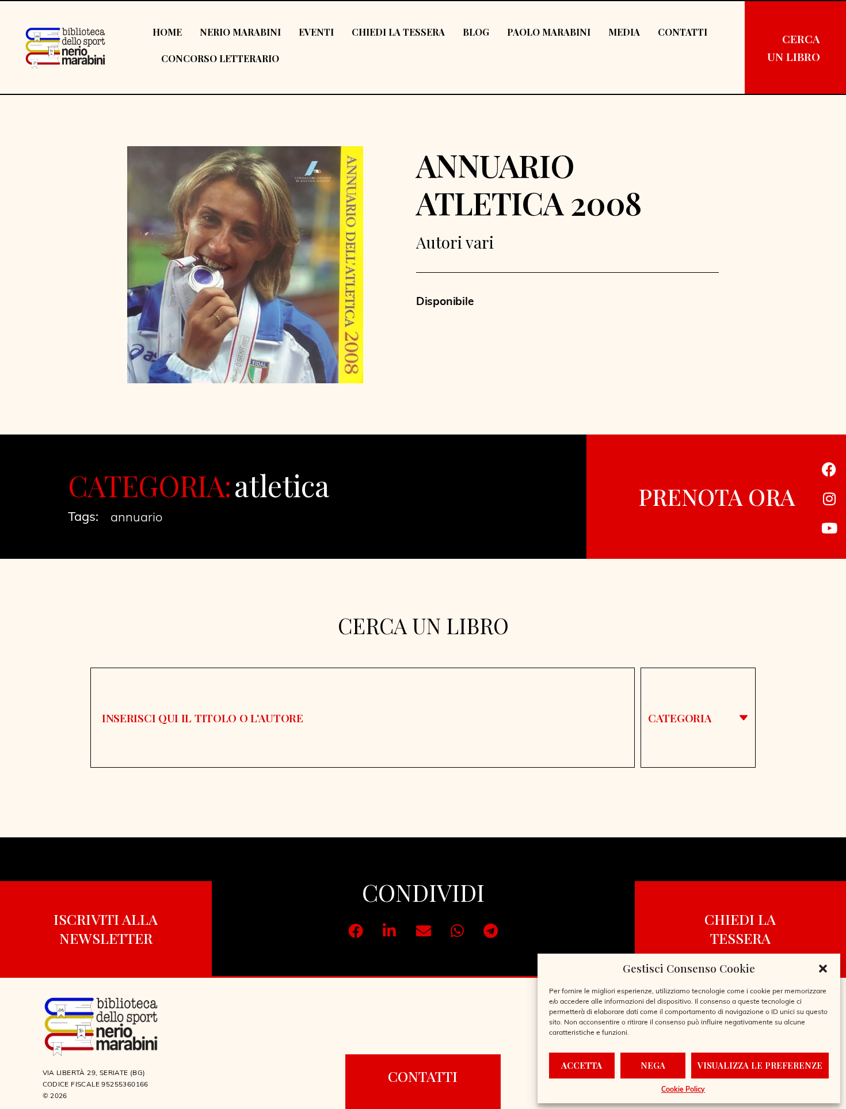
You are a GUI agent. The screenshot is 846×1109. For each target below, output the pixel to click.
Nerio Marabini (240, 32)
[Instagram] (829, 498)
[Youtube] (829, 527)
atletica (281, 485)
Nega (653, 1065)
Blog (476, 32)
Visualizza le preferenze (760, 1065)
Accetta (581, 1065)
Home (167, 32)
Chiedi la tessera (398, 32)
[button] (823, 968)
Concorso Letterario (220, 58)
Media (624, 32)
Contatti (682, 32)
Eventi (316, 32)
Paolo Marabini (548, 32)
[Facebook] (829, 469)
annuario (136, 518)
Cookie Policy (683, 1090)
